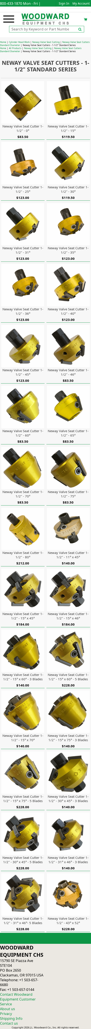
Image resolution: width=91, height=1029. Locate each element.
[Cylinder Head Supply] (45, 18)
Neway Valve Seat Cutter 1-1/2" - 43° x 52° (68, 920)
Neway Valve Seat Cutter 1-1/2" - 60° (22, 433)
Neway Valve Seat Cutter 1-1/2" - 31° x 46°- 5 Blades (22, 920)
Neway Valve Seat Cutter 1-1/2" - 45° (22, 372)
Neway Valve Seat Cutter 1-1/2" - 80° (22, 554)
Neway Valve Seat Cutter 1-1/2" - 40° (68, 311)
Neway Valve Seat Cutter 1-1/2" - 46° (68, 372)
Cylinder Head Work (19, 42)
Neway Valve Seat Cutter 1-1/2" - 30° (68, 189)
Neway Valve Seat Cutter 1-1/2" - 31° (22, 250)
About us (7, 1008)
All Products (15, 48)
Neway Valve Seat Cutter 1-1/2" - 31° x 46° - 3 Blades (68, 859)
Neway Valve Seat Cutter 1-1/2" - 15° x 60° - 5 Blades (68, 676)
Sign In (64, 3)
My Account (81, 3)
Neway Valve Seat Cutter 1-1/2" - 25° (22, 189)
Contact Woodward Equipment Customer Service (18, 999)
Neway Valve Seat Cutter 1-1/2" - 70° (22, 494)
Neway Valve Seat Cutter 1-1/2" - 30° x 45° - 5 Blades (22, 859)
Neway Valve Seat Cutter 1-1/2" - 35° (68, 250)
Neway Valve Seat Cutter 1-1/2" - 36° (22, 311)
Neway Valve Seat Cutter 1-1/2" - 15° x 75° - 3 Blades (68, 737)
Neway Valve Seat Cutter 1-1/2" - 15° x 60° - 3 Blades (22, 676)
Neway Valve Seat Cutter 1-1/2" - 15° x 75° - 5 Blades (22, 798)
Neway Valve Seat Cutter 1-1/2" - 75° (68, 494)
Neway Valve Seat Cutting (46, 42)
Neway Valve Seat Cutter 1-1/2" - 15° (68, 128)
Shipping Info (11, 1018)
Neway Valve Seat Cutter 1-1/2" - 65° (68, 433)
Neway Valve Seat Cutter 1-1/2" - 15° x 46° (68, 616)
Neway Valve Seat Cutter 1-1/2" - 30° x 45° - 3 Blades (68, 798)
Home (3, 42)
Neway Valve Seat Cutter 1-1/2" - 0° (22, 128)
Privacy (6, 1013)
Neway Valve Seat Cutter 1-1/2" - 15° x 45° (22, 616)
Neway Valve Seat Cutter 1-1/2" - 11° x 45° (68, 554)
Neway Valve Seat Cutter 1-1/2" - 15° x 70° (22, 737)
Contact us (9, 1023)
